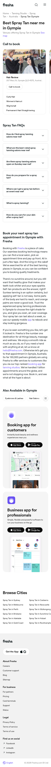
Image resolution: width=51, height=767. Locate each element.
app (30, 319)
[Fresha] (8, 4)
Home (6, 13)
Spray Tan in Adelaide (12, 618)
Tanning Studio (19, 13)
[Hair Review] (24, 82)
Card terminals (9, 701)
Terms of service (10, 727)
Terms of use (8, 731)
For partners (8, 692)
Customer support (11, 670)
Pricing (6, 696)
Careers (6, 666)
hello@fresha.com (12, 350)
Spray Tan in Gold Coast (13, 623)
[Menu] (44, 5)
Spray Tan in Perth (10, 609)
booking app (35, 364)
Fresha (21, 248)
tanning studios (11, 367)
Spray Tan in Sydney (11, 600)
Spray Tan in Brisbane (12, 614)
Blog (5, 675)
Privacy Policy (9, 722)
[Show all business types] (45, 398)
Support (6, 705)
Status (5, 710)
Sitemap (6, 679)
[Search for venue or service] (36, 4)
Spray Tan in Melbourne (13, 605)
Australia (13, 16)
